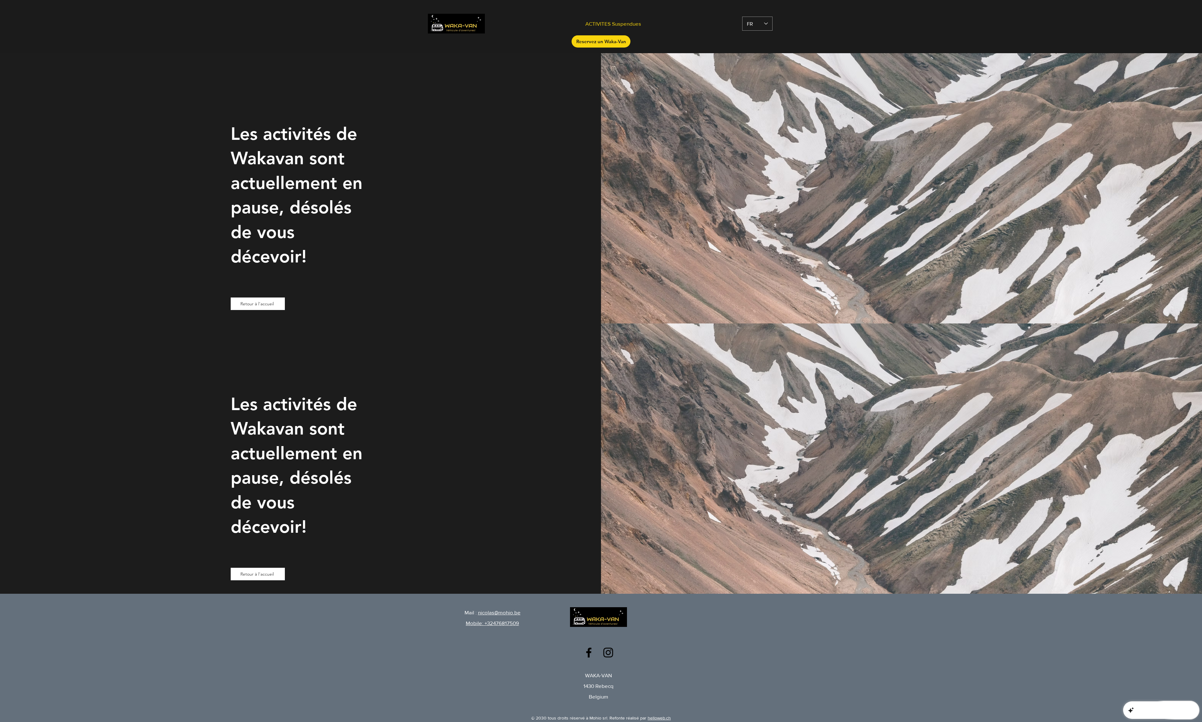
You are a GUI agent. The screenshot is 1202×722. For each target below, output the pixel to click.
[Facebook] (588, 652)
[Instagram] (608, 652)
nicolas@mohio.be (499, 612)
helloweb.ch (659, 717)
